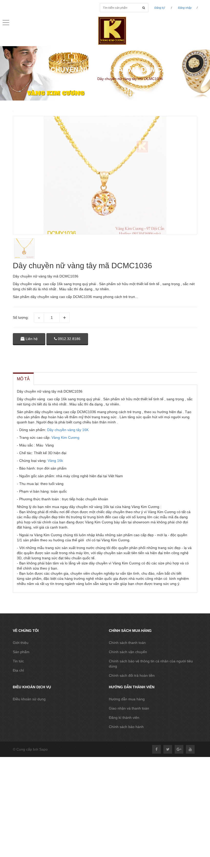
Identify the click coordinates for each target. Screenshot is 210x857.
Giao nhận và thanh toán (129, 708)
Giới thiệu (20, 643)
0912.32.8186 (68, 339)
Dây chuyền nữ (80, 79)
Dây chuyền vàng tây (64, 430)
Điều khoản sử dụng (29, 699)
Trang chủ (54, 79)
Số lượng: (21, 317)
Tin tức (18, 661)
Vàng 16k (55, 461)
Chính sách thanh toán (127, 643)
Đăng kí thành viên (124, 717)
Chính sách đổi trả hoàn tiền (132, 675)
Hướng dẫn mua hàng (127, 699)
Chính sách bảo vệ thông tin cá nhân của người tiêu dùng (151, 663)
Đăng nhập (185, 7)
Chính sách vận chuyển (128, 652)
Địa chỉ (18, 670)
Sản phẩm (21, 652)
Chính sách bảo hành (126, 727)
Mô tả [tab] (23, 379)
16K (85, 430)
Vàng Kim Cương (65, 437)
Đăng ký (159, 7)
